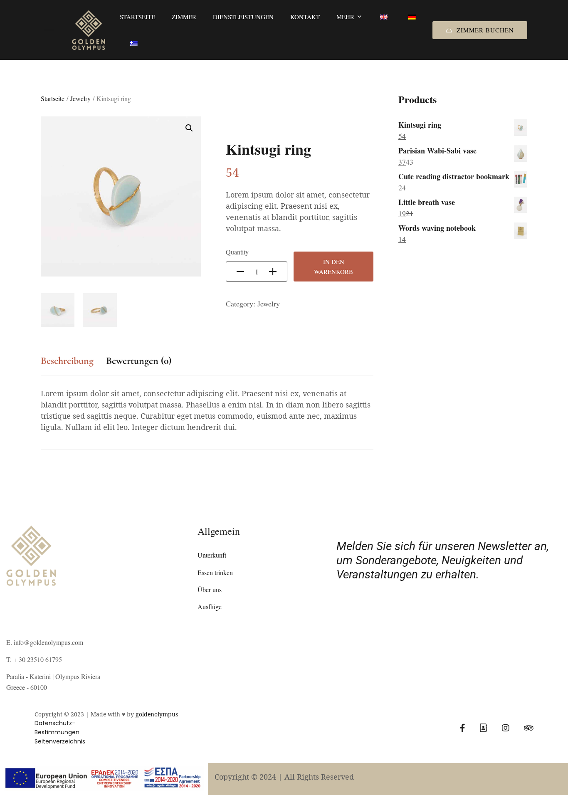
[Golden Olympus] (88, 30)
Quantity (237, 251)
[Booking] (484, 728)
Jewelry (80, 98)
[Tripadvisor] (529, 728)
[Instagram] (506, 728)
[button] (189, 128)
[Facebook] (463, 728)
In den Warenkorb (333, 266)
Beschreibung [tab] (67, 361)
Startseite (52, 98)
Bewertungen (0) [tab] (138, 361)
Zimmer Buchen (485, 30)
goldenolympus (157, 714)
